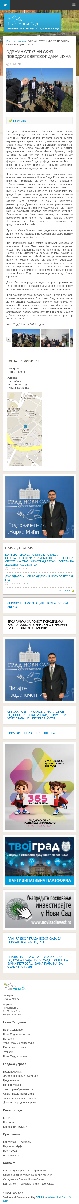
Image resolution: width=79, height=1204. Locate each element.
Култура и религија (14, 1047)
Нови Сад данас (15, 1022)
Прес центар (12, 1134)
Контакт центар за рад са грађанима (25, 1170)
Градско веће (11, 1080)
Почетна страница (16, 41)
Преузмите (20, 120)
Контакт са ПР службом (17, 1142)
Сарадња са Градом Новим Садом (23, 1179)
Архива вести (11, 1155)
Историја (8, 1038)
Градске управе (12, 1084)
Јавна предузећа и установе (20, 1098)
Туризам (8, 1051)
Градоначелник (12, 1071)
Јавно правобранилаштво (18, 1089)
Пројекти (8, 1122)
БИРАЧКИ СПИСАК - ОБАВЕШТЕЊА (31, 733)
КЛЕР (6, 1117)
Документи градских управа (19, 1102)
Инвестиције (12, 1110)
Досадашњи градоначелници (20, 1076)
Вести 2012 (10, 1150)
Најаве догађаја (19, 548)
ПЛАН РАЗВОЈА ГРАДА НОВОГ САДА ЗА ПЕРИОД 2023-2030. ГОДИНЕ (34, 940)
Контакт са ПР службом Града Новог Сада (28, 1183)
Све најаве (64, 590)
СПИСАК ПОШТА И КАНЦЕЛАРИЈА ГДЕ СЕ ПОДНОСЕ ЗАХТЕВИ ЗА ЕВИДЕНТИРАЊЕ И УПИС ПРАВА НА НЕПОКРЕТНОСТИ (36, 715)
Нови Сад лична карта (16, 1034)
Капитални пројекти (15, 1126)
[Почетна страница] (32, 31)
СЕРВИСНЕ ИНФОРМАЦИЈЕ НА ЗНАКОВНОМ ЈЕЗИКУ (37, 605)
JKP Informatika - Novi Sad (51, 1197)
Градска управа (14, 1064)
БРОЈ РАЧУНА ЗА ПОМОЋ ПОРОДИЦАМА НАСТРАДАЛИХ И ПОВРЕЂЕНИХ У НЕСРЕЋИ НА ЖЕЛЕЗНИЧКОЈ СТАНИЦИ (37, 625)
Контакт (9, 1163)
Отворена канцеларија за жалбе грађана (27, 1175)
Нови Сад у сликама (15, 1056)
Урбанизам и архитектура (18, 1043)
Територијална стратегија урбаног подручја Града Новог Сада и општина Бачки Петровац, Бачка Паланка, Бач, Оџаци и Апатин (37, 962)
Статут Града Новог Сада (18, 1093)
